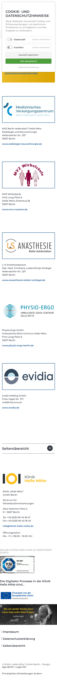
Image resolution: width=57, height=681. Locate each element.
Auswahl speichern (28, 55)
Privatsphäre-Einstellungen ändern (22, 673)
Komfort (19, 47)
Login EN (21, 667)
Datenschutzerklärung (28, 67)
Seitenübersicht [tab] (15, 449)
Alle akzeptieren (28, 61)
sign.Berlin (8, 667)
